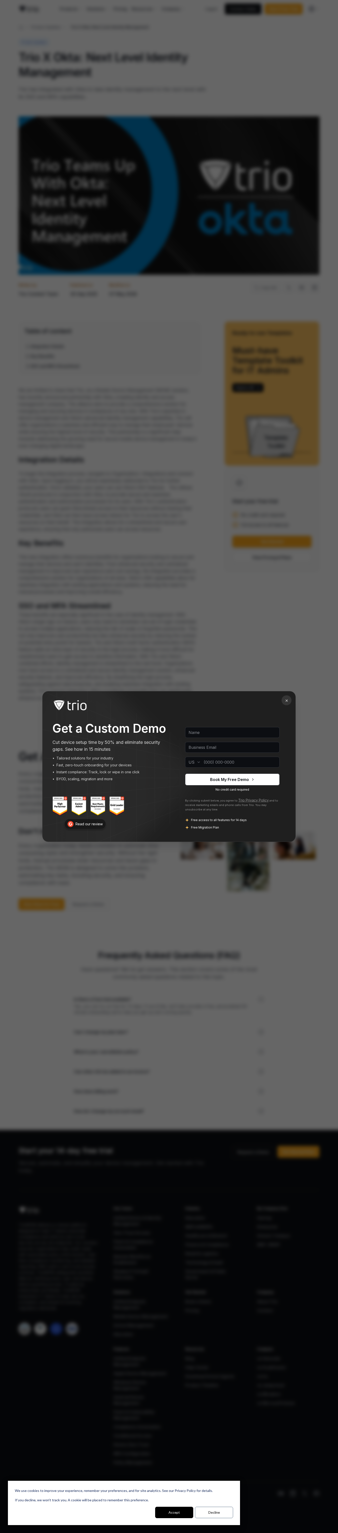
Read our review (89, 824)
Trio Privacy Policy (253, 800)
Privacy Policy (185, 1490)
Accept (174, 1512)
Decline (214, 1512)
